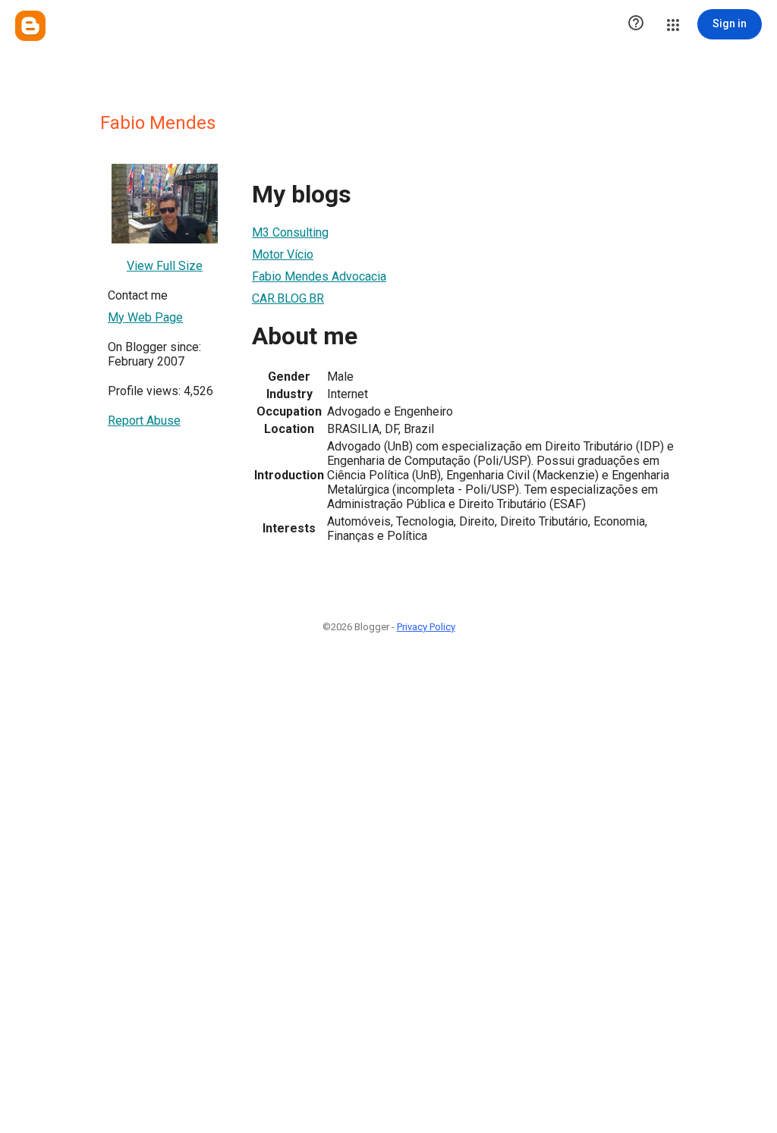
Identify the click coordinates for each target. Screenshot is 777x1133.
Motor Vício (282, 254)
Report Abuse (144, 420)
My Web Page (145, 317)
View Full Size (165, 266)
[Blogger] (30, 26)
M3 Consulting (290, 232)
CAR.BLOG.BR (288, 298)
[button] (636, 24)
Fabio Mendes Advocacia (319, 276)
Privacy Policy (426, 626)
